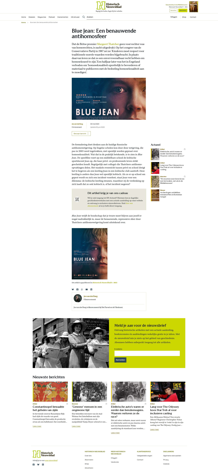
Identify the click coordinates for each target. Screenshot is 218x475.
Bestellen (173, 10)
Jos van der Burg (77, 124)
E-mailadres (118, 349)
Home (23, 22)
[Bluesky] (73, 289)
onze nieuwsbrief (51, 460)
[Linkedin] (91, 289)
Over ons (88, 456)
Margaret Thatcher (108, 44)
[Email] (87, 289)
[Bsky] (38, 465)
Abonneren (182, 10)
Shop (184, 17)
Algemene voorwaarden (172, 456)
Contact (193, 17)
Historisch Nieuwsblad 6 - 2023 (105, 282)
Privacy (166, 460)
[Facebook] (77, 289)
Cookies (166, 464)
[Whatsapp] (82, 289)
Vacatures (115, 462)
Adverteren (89, 468)
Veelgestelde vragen (144, 456)
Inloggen (114, 458)
